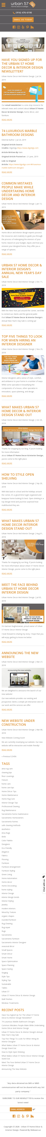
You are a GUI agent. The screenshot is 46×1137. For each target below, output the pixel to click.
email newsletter (13, 105)
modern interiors (8, 908)
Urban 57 (5, 991)
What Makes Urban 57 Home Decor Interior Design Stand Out (20, 524)
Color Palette (7, 840)
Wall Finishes (7, 999)
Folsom (5, 780)
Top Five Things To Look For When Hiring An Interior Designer (22, 340)
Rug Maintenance (9, 810)
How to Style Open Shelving (18, 476)
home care (6, 784)
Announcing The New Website (20, 655)
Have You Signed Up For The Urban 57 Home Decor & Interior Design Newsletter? (22, 65)
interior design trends (10, 897)
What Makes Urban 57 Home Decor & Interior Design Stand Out (21, 411)
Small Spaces (7, 950)
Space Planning (8, 965)
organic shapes (8, 916)
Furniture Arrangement (11, 867)
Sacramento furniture (10, 938)
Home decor (7, 882)
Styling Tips (6, 980)
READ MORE (7, 119)
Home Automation (9, 878)
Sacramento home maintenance (15, 814)
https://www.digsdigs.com (27, 148)
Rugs (4, 931)
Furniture (5, 863)
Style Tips (6, 976)
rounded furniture (9, 920)
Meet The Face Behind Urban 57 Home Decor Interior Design (20, 588)
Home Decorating (9, 886)
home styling (7, 889)
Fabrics (5, 855)
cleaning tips (7, 772)
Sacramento (7, 935)
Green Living (7, 874)
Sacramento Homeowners (13, 817)
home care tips (8, 787)
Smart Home (7, 957)
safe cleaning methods (11, 825)
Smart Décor (7, 954)
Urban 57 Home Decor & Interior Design (23, 317)
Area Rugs (6, 833)
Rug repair (6, 927)
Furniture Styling (8, 870)
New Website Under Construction (18, 722)
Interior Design (8, 893)
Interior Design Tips (10, 802)
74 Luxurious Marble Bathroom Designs (19, 133)
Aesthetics (6, 829)
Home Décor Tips (9, 791)
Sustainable (6, 984)
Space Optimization (10, 961)
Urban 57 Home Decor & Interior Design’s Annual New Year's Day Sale (22, 271)
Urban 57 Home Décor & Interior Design (18, 995)
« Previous (6, 756)
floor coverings (8, 776)
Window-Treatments (10, 1003)
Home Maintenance (10, 795)
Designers (6, 844)
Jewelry (5, 904)
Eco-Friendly (7, 848)
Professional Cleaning (11, 806)
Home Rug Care (8, 799)
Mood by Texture (9, 912)
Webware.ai (35, 1130)
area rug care (7, 768)
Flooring (5, 859)
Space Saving (7, 969)
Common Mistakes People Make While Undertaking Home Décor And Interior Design (18, 191)
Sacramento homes (10, 821)
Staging (5, 972)
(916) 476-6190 (24, 12)
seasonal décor (8, 946)
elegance (5, 852)
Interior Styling (8, 901)
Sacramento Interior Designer (14, 942)
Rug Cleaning (7, 923)
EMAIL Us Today (23, 19)
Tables (4, 988)
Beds (4, 836)
